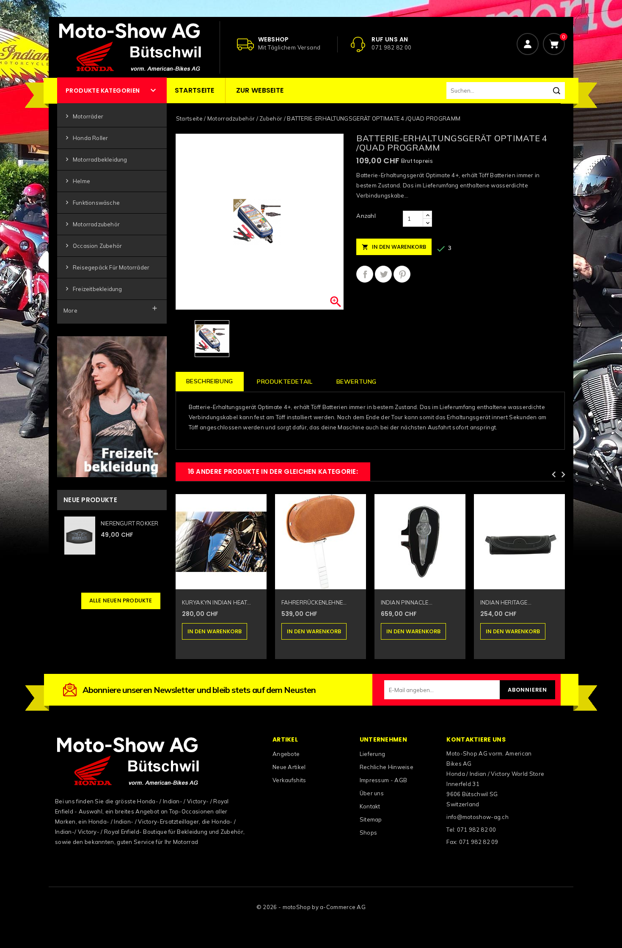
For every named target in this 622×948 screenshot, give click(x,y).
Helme (76, 180)
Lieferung (372, 753)
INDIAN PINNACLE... (407, 602)
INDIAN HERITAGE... (506, 602)
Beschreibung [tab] (209, 381)
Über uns (372, 793)
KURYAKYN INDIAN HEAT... (216, 602)
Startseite (195, 90)
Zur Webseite (260, 90)
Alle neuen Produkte (120, 600)
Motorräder (83, 116)
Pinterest (402, 274)
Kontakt (370, 806)
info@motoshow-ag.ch (477, 816)
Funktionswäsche (91, 202)
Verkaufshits (289, 780)
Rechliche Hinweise (386, 767)
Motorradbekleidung (95, 159)
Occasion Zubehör (92, 245)
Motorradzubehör (91, 224)
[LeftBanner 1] (112, 406)
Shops (368, 832)
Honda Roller (85, 137)
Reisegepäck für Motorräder (106, 267)
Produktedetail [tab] (284, 381)
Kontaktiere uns (476, 739)
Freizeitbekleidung (92, 288)
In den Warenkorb (394, 247)
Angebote (286, 753)
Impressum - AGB (383, 780)
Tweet (383, 274)
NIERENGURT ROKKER (129, 523)
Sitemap (371, 819)
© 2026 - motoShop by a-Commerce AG (311, 907)
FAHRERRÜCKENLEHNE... (314, 602)
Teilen (365, 274)
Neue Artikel (289, 767)
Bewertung (356, 381)
